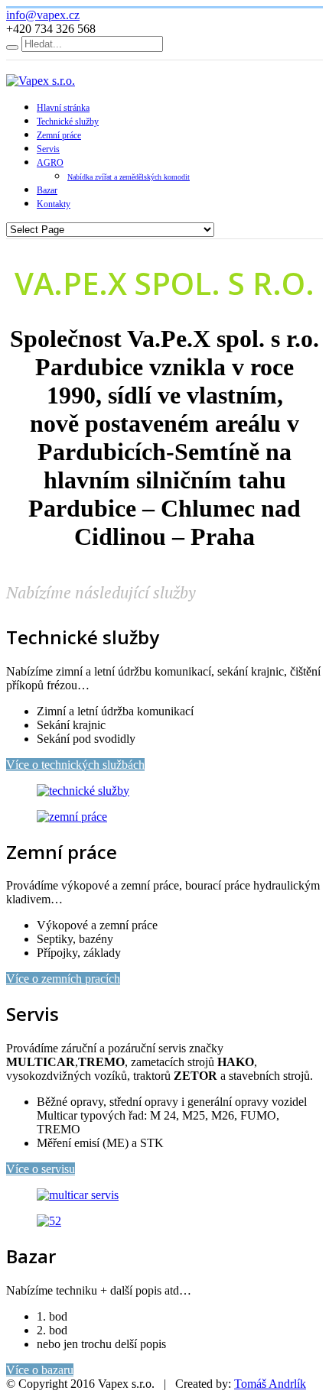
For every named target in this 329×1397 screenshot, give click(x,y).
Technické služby (68, 121)
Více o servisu (40, 1168)
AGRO (50, 162)
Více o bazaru (39, 1369)
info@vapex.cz (43, 14)
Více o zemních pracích (63, 978)
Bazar (47, 190)
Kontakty (53, 204)
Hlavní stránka (63, 107)
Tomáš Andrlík (270, 1383)
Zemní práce (59, 135)
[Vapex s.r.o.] (40, 80)
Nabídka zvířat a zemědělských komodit (128, 177)
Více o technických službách (75, 764)
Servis (48, 149)
